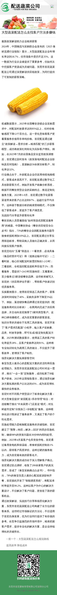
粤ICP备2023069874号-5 (28, 590)
